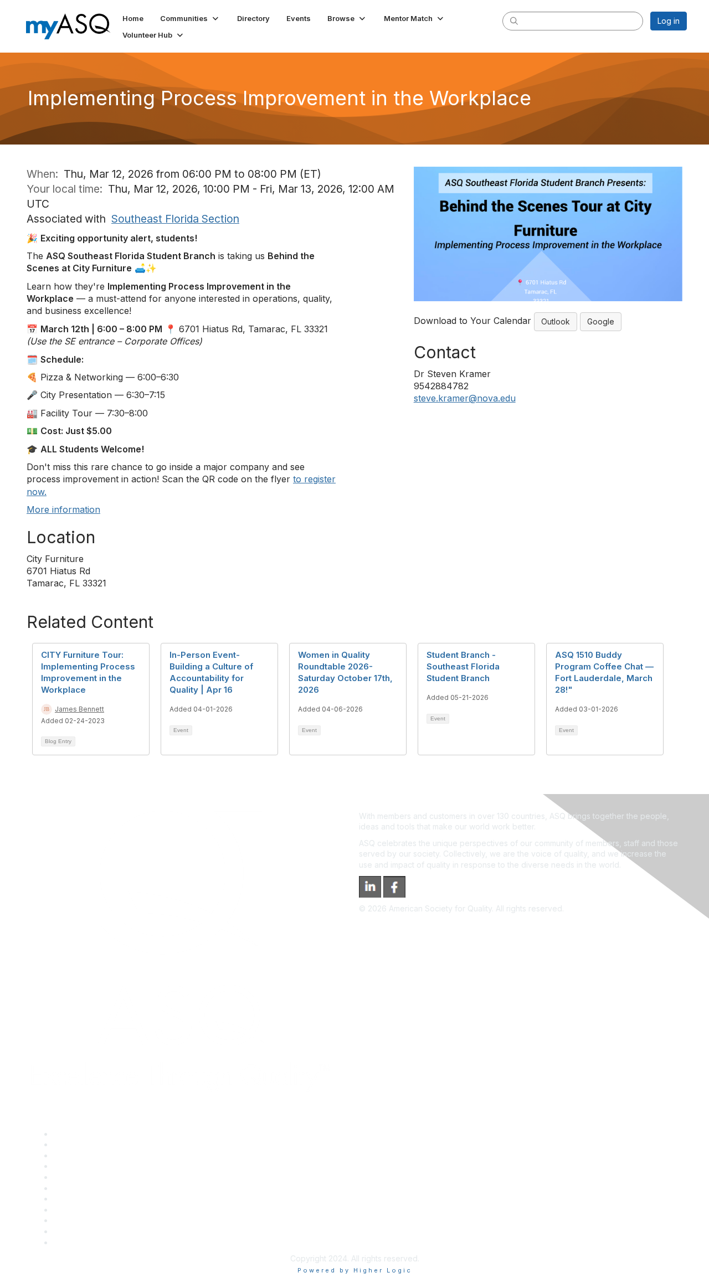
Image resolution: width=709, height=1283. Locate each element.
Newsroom (73, 1242)
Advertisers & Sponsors (96, 1220)
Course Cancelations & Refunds (111, 1209)
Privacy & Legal (81, 1144)
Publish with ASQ (83, 1166)
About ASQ (73, 1133)
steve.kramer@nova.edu (465, 398)
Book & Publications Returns (104, 1188)
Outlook (555, 321)
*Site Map (71, 1231)
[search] (514, 20)
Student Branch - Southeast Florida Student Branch (463, 666)
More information (63, 509)
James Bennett (79, 709)
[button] (190, 18)
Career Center (79, 1155)
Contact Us (73, 1198)
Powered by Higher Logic (354, 1270)
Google (600, 321)
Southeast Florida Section (175, 218)
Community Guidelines (93, 1177)
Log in (668, 20)
